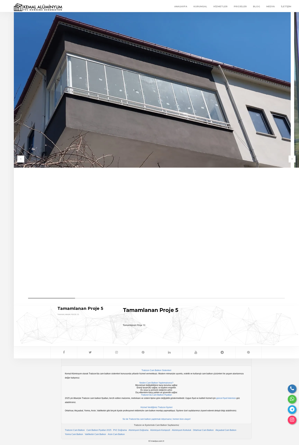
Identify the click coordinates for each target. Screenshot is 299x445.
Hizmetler (220, 6)
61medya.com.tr (156, 441)
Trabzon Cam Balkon (75, 430)
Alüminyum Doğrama (138, 430)
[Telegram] (292, 409)
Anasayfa (180, 6)
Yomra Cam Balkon (74, 434)
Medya (270, 6)
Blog (256, 6)
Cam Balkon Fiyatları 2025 (99, 430)
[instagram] (292, 420)
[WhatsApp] (292, 399)
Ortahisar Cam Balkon (203, 430)
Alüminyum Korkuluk (181, 430)
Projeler (240, 6)
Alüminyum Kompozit (160, 430)
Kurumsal (200, 6)
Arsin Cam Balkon (116, 434)
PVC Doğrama (120, 430)
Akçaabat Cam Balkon (225, 430)
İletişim (286, 6)
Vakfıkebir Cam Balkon (95, 434)
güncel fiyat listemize (226, 398)
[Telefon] (292, 389)
